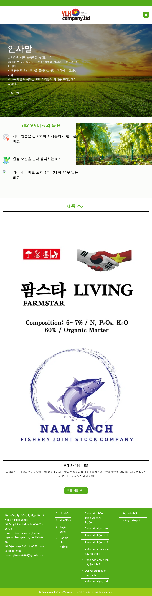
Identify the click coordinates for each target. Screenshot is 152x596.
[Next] (144, 342)
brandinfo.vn (106, 592)
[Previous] (7, 342)
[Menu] (5, 14)
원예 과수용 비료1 (76, 465)
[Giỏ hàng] (146, 15)
